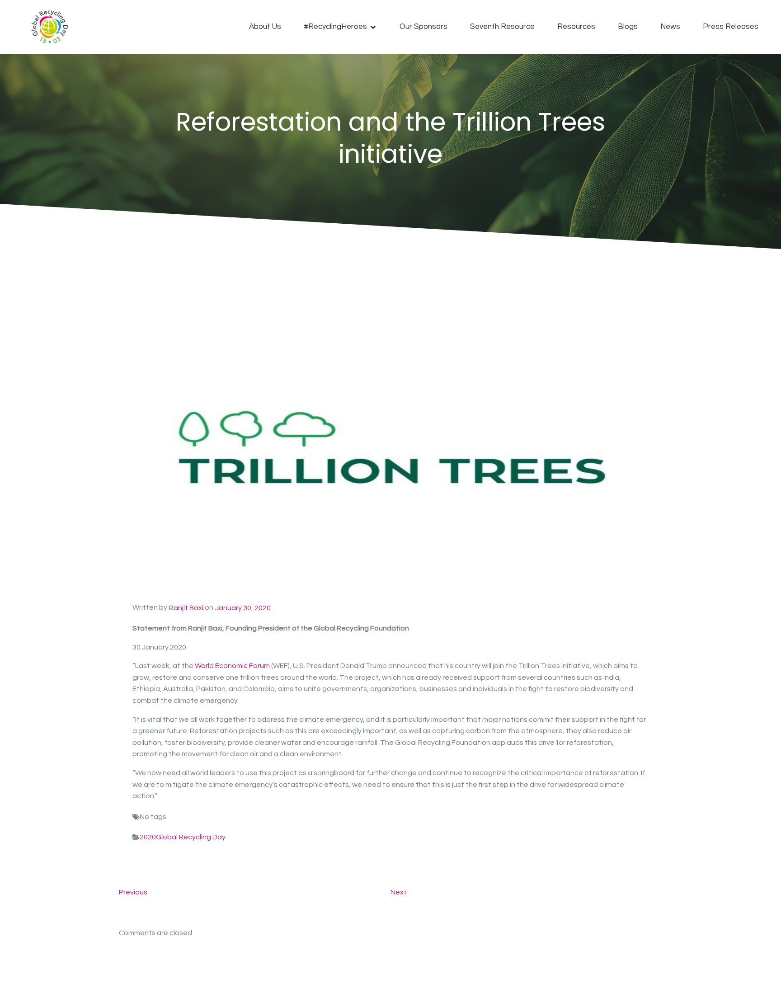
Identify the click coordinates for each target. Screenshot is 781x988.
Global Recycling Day (191, 837)
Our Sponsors (423, 27)
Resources (576, 27)
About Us (265, 27)
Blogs (628, 27)
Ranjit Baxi (186, 608)
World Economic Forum (232, 665)
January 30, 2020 (243, 608)
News (670, 27)
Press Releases (730, 27)
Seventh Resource (502, 27)
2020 (148, 837)
